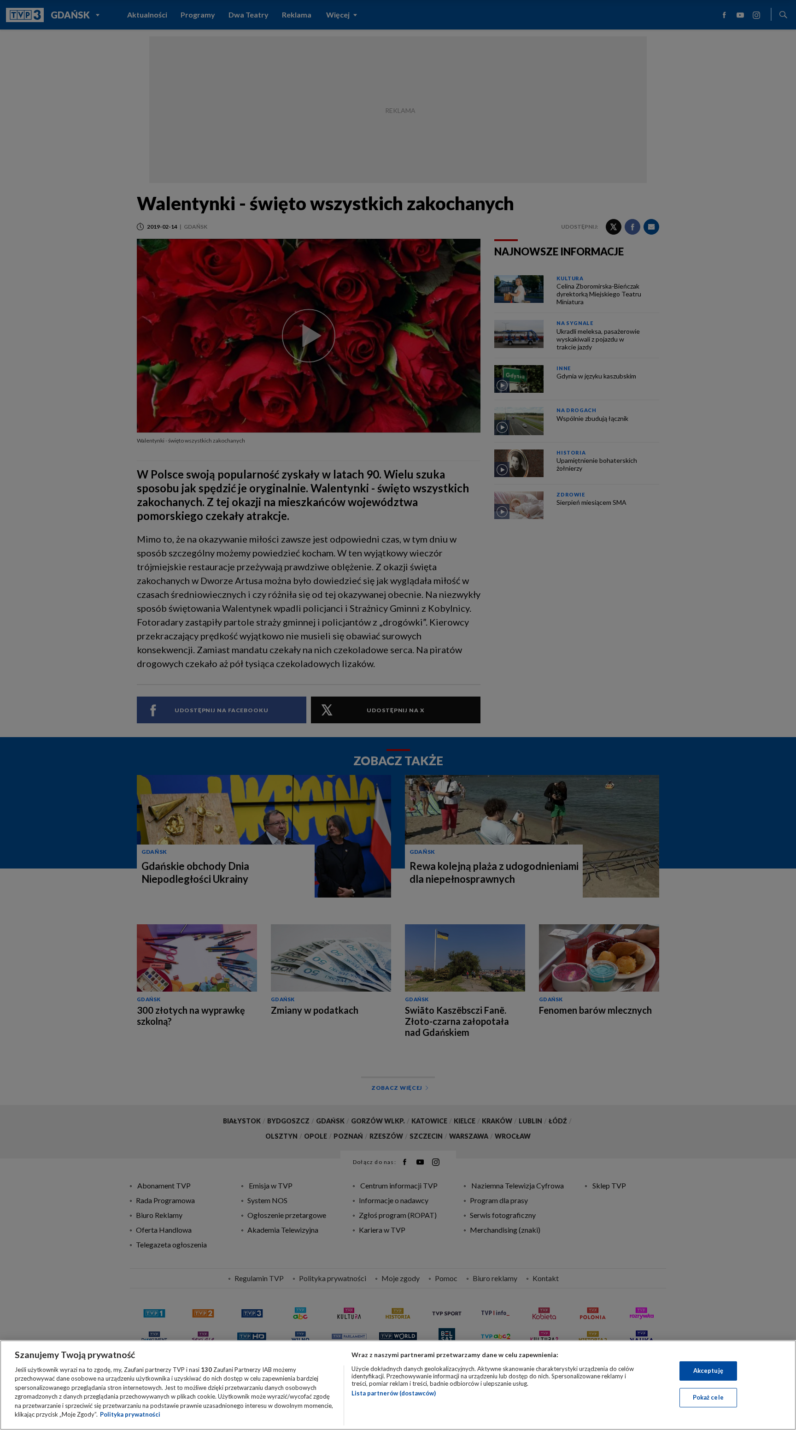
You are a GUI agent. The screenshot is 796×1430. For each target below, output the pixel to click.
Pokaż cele (708, 1397)
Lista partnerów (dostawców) (393, 1393)
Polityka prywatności (130, 1414)
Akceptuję (708, 1370)
